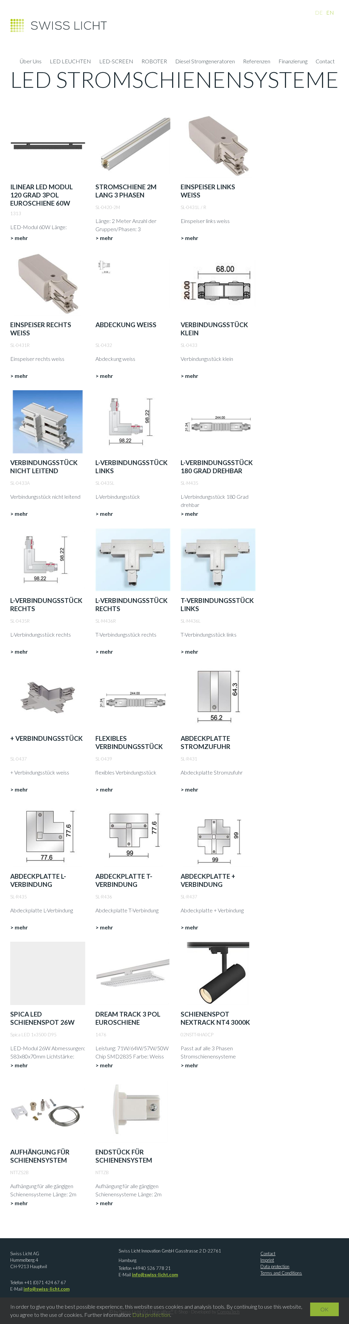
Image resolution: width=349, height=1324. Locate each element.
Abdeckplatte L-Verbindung (38, 880)
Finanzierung (292, 62)
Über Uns (31, 62)
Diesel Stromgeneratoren (205, 62)
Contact (325, 62)
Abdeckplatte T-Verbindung (123, 880)
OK (324, 1309)
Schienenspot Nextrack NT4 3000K (215, 1018)
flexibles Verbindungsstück (129, 742)
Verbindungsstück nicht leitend (44, 467)
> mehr (19, 238)
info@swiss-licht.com (47, 1289)
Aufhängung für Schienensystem (40, 1156)
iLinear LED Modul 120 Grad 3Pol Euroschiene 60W (41, 195)
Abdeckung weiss (125, 325)
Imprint (267, 1260)
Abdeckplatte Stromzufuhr (205, 742)
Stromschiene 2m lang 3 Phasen (125, 191)
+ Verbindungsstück (46, 738)
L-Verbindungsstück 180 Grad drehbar (217, 467)
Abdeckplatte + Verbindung (208, 880)
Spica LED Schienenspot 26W (42, 1018)
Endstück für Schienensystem (123, 1156)
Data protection (274, 1266)
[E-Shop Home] (58, 27)
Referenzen (256, 62)
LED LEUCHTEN (70, 62)
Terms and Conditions (281, 1273)
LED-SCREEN (116, 62)
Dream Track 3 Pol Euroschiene (128, 1018)
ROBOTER (154, 62)
